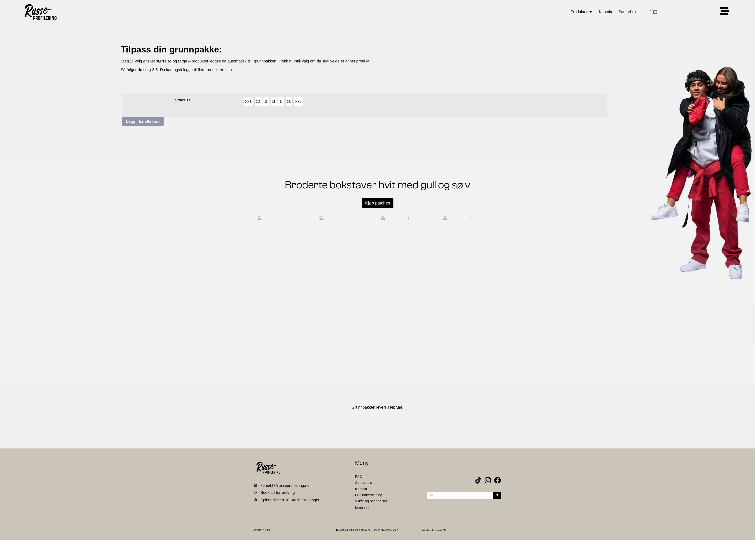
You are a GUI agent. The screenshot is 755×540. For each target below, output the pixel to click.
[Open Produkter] (591, 12)
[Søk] (497, 495)
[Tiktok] (478, 480)
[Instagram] (488, 480)
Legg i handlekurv (143, 121)
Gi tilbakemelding (368, 495)
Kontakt (361, 489)
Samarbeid (363, 483)
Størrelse (183, 100)
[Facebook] (497, 480)
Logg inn (362, 507)
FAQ (358, 477)
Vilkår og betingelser (371, 501)
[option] (248, 101)
